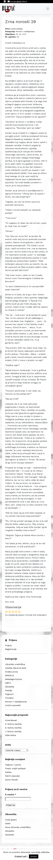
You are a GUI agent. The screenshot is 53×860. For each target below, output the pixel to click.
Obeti (7, 823)
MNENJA (9, 675)
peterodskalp (17, 29)
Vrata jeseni (11, 820)
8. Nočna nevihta (13, 728)
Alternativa (10, 735)
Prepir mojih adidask (15, 768)
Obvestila (9, 686)
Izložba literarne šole (15, 668)
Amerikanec (11, 720)
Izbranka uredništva (15, 664)
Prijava (8, 645)
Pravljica (9, 698)
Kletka (8, 772)
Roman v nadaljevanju (25, 31)
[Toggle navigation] (48, 8)
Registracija (10, 649)
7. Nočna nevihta (13, 731)
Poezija (8, 690)
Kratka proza (11, 672)
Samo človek (11, 779)
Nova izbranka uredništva (17, 827)
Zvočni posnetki (13, 705)
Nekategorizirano (13, 679)
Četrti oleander (12, 776)
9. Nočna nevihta (13, 724)
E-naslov (10, 794)
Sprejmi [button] (33, 856)
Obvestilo (9, 831)
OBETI (8, 683)
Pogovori (9, 694)
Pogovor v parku (13, 765)
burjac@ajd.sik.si (18, 1)
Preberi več (20, 856)
